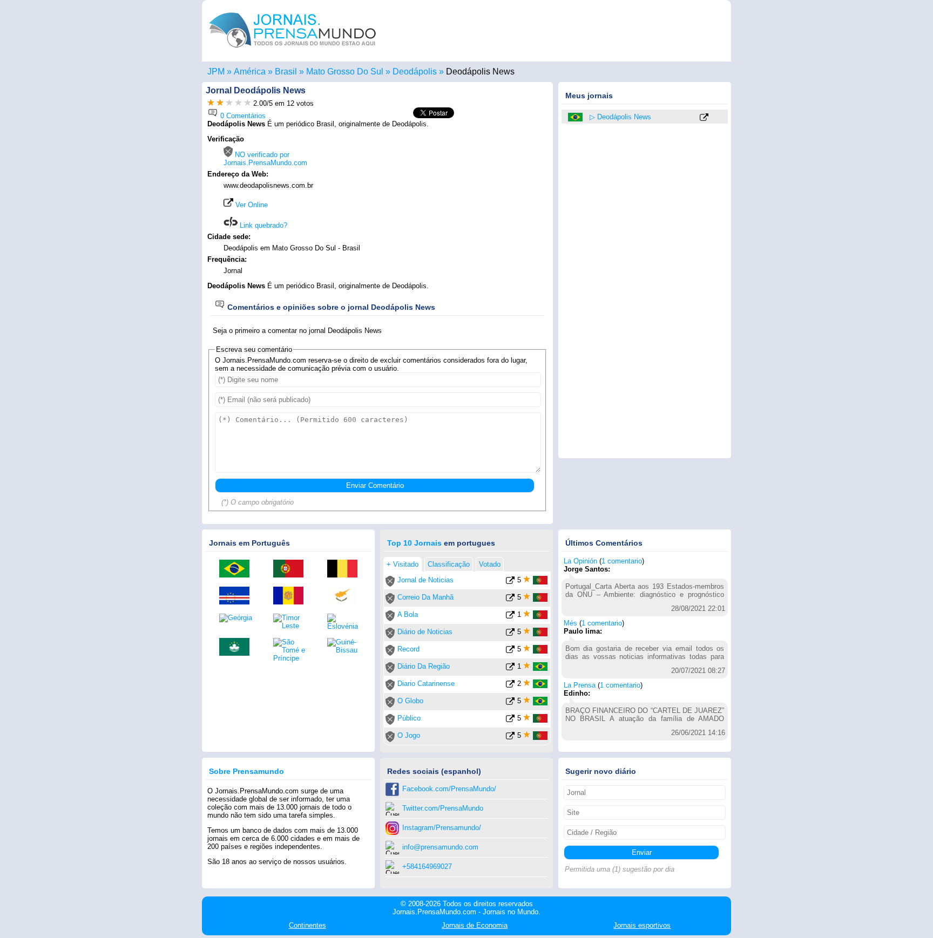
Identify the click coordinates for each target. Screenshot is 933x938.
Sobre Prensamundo (246, 771)
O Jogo (408, 735)
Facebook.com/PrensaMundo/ (449, 789)
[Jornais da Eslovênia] (346, 622)
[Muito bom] (238, 103)
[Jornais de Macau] (238, 647)
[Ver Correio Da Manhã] (510, 599)
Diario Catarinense (426, 683)
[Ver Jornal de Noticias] (510, 582)
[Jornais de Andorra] (292, 596)
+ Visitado (402, 564)
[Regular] (220, 103)
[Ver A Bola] (510, 617)
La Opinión (580, 561)
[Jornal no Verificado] (390, 584)
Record (408, 649)
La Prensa (580, 685)
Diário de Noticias (424, 632)
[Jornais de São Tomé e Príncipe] (292, 650)
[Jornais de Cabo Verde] (238, 596)
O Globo (410, 701)
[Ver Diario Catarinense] (510, 686)
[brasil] (576, 117)
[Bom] (229, 103)
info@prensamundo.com (440, 847)
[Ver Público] (510, 720)
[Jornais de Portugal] (292, 569)
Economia (475, 925)
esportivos (642, 925)
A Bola (407, 614)
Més (570, 623)
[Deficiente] (210, 103)
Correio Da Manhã (425, 597)
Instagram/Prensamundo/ (441, 828)
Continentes (307, 925)
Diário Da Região (423, 666)
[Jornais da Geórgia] (238, 618)
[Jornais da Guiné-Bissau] (346, 646)
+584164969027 (427, 866)
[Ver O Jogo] (510, 737)
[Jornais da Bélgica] (346, 569)
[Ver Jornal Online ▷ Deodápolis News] (704, 118)
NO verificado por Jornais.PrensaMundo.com (265, 159)
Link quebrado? (262, 225)
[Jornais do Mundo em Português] (292, 50)
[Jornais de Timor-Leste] (292, 622)
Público (409, 718)
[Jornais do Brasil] (238, 569)
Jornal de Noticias (425, 580)
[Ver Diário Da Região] (510, 668)
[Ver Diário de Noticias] (510, 634)
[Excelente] (247, 103)
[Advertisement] (456, 203)
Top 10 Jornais (414, 543)
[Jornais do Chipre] (346, 596)
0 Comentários (242, 116)
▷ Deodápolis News (620, 117)
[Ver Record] (510, 651)
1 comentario (621, 561)
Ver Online (250, 205)
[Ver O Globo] (510, 703)
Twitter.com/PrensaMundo (442, 808)
